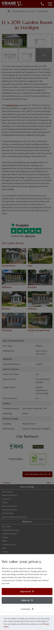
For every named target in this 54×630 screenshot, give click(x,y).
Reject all (25, 600)
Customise (26, 609)
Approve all (25, 591)
